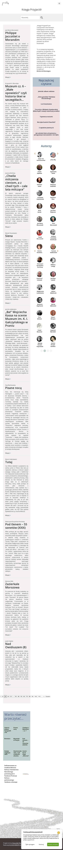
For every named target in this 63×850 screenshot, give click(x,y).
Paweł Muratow (39, 331)
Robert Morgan (53, 318)
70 (27, 696)
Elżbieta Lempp (53, 265)
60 (24, 696)
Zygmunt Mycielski (53, 331)
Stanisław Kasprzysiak (40, 198)
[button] (58, 153)
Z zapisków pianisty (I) (46, 128)
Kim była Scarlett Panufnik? (46, 122)
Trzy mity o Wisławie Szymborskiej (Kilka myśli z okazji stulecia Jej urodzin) (46, 110)
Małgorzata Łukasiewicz (40, 292)
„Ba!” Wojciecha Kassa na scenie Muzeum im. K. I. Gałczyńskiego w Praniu (16, 318)
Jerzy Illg (53, 159)
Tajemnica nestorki (46, 116)
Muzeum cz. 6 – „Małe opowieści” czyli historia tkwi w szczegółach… (16, 92)
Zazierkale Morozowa (12, 585)
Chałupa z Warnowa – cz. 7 (25, 729)
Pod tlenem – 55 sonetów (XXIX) (16, 526)
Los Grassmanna (46, 104)
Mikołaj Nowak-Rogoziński (40, 344)
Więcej (7, 77)
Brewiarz (7, 738)
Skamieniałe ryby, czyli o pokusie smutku (16, 753)
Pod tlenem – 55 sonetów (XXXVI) (25, 742)
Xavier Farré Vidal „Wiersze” (25, 753)
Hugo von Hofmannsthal (41, 159)
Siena (9, 236)
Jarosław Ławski (53, 279)
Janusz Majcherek (53, 292)
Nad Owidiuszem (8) (15, 645)
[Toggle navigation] (59, 3)
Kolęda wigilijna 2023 (7, 752)
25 (11, 696)
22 (2, 696)
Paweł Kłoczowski (40, 238)
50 (21, 696)
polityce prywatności (28, 840)
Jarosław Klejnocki (53, 211)
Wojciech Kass (53, 198)
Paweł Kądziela (39, 172)
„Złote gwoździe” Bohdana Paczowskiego (46, 97)
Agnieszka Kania (53, 172)
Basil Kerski (39, 211)
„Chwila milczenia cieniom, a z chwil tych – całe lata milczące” (16, 182)
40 (18, 696)
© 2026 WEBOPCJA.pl (16, 845)
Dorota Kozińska (39, 251)
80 (29, 696)
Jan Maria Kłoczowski (40, 224)
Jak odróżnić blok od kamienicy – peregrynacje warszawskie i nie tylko (46, 134)
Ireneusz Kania (39, 185)
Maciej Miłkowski (53, 305)
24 (8, 696)
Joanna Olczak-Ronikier (53, 344)
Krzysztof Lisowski (39, 279)
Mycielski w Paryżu (16, 739)
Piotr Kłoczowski (53, 224)
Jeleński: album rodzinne (46, 91)
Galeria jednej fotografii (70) (7, 730)
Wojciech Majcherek (40, 305)
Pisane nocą (13, 387)
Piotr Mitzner (39, 318)
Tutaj (8, 462)
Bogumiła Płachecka (18, 843)
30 (15, 696)
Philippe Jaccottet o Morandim (12, 36)
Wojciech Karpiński (53, 185)
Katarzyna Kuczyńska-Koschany (40, 265)
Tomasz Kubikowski (53, 251)
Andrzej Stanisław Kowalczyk (53, 238)
